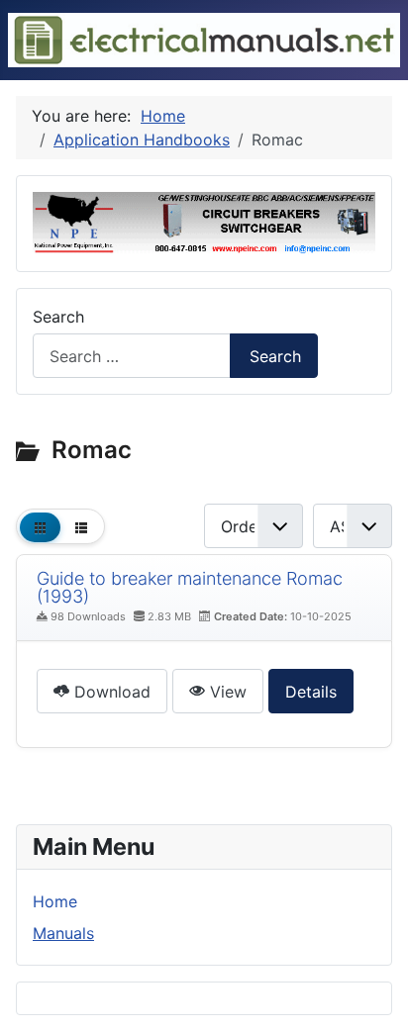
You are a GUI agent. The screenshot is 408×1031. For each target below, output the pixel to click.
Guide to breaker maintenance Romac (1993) (190, 587)
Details (311, 692)
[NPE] (204, 222)
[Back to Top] (383, 1006)
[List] (80, 526)
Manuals (63, 933)
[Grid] (40, 526)
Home (55, 901)
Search (58, 317)
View (226, 692)
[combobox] (132, 355)
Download (110, 692)
